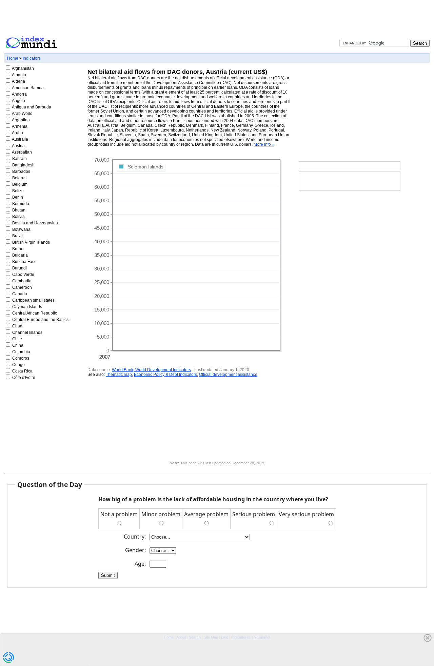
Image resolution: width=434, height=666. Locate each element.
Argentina (21, 120)
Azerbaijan (22, 152)
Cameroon (22, 287)
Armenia (19, 126)
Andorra (19, 94)
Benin (17, 197)
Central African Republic (34, 313)
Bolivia (18, 216)
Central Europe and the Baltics (40, 319)
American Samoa (28, 87)
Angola (18, 100)
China (17, 345)
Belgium (19, 184)
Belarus (19, 178)
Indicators (32, 58)
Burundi (19, 268)
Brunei (18, 248)
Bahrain (19, 158)
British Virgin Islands (31, 242)
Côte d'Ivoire (23, 377)
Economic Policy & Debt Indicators (165, 374)
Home (12, 58)
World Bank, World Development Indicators (151, 369)
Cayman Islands (27, 306)
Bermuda (20, 203)
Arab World (22, 113)
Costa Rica (22, 371)
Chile (17, 339)
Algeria (18, 81)
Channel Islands (27, 332)
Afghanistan (23, 68)
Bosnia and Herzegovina (35, 223)
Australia (20, 139)
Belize (18, 190)
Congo (18, 364)
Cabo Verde (23, 274)
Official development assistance (228, 374)
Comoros (20, 358)
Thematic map (119, 374)
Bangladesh (23, 165)
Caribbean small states (33, 300)
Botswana (21, 229)
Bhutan (18, 210)
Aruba (17, 132)
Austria (18, 145)
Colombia (21, 351)
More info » (264, 144)
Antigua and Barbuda (31, 107)
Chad (17, 326)
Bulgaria (20, 255)
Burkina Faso (24, 261)
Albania (19, 75)
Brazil (17, 236)
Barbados (21, 171)
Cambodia (22, 281)
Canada (19, 293)
